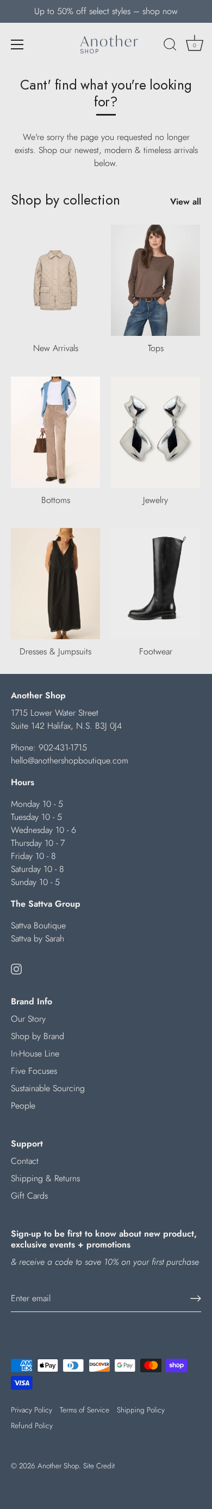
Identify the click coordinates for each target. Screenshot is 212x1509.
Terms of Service (84, 1409)
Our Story (28, 1019)
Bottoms (55, 500)
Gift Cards (29, 1195)
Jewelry (155, 500)
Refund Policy (32, 1425)
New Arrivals (55, 348)
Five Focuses (34, 1071)
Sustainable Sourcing (48, 1088)
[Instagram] (16, 968)
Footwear (155, 651)
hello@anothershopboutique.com (69, 760)
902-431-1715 (63, 747)
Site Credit (99, 1465)
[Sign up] (195, 1298)
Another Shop (58, 1465)
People (23, 1105)
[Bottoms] (55, 432)
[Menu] (17, 44)
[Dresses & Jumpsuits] (55, 583)
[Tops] (155, 280)
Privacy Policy (31, 1409)
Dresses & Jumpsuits (55, 651)
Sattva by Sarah (37, 938)
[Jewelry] (155, 432)
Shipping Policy (141, 1409)
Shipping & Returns (45, 1178)
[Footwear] (155, 583)
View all (185, 201)
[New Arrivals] (55, 280)
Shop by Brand (37, 1036)
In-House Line (35, 1053)
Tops (156, 348)
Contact (25, 1161)
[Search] (170, 46)
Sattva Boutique (38, 925)
